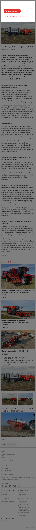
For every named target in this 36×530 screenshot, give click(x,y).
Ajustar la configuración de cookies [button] (15, 16)
